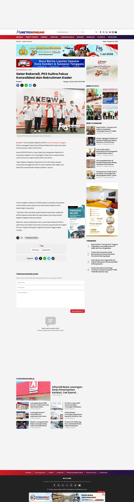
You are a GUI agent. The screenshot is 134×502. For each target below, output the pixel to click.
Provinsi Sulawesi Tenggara (56, 143)
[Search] (82, 32)
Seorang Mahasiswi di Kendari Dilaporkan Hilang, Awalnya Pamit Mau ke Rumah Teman (106, 163)
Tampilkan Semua (31, 238)
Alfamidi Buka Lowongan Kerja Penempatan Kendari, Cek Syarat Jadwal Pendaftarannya (67, 391)
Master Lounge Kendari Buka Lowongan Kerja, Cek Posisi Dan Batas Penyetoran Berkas (39, 425)
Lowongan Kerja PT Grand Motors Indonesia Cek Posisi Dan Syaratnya (38, 415)
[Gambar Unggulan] (50, 111)
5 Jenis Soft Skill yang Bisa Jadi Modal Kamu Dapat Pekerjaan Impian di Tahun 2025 (73, 425)
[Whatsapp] (62, 485)
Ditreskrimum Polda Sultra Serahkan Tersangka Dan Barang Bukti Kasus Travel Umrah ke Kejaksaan (106, 174)
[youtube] (79, 485)
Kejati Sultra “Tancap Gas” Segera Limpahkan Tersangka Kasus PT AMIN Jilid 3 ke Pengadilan (106, 130)
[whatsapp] (26, 85)
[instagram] (71, 485)
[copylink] (34, 85)
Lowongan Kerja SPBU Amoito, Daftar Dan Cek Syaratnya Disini (39, 405)
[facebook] (17, 85)
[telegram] (30, 85)
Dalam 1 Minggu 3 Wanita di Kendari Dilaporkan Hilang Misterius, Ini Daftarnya (106, 140)
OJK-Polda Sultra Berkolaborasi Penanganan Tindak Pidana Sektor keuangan (106, 152)
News (30, 70)
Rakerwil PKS (46, 250)
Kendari (19, 143)
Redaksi (19, 81)
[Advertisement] (63, 14)
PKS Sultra (35, 250)
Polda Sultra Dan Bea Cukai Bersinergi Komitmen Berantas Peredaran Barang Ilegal (103, 254)
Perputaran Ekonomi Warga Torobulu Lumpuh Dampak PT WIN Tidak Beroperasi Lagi (104, 270)
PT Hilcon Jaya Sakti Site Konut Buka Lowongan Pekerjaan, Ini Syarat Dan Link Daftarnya (73, 407)
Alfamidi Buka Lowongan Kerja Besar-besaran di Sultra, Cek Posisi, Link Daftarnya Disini (74, 416)
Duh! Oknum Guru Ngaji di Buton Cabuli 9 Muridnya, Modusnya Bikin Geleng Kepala (104, 262)
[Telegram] (67, 485)
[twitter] (22, 85)
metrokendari (21, 70)
